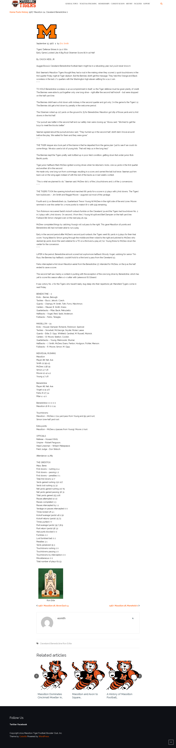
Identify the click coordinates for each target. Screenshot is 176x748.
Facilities (138, 4)
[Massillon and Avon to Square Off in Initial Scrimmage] (88, 675)
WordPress (44, 736)
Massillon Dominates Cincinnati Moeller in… (50, 696)
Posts (18, 12)
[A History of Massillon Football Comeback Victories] (122, 675)
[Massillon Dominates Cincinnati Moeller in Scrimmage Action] (53, 675)
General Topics (71, 4)
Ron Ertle (67, 643)
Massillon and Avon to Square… (85, 696)
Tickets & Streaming (88, 4)
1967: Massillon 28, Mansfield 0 (123, 606)
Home (12, 12)
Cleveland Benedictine (51, 643)
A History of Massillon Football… (119, 696)
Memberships (103, 4)
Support (146, 4)
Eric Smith (64, 43)
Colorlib (23, 736)
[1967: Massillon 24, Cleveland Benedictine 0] (46, 31)
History (129, 4)
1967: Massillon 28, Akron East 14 (53, 606)
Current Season (117, 4)
